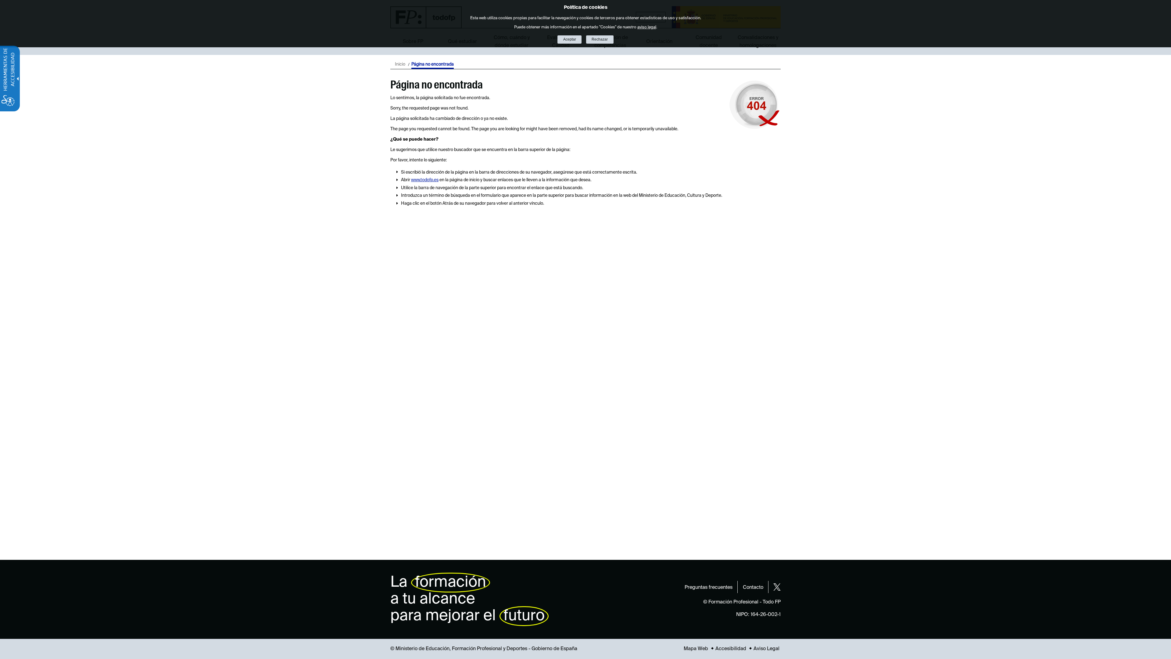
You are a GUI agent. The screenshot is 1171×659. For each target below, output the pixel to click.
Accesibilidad (730, 648)
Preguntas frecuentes (708, 587)
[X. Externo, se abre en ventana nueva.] (777, 587)
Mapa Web (696, 648)
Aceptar (569, 39)
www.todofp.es (425, 180)
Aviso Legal (766, 648)
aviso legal (646, 27)
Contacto (753, 587)
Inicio (400, 64)
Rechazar (600, 39)
